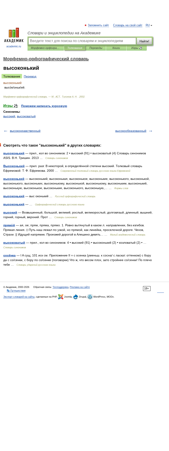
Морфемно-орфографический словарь (46, 48)
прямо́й (9, 225)
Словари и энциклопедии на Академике (64, 33)
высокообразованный (130, 131)
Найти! (144, 41)
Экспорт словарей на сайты (19, 296)
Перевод (30, 76)
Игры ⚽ (136, 48)
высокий (9, 116)
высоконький (13, 153)
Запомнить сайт (98, 25)
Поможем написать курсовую (44, 106)
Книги (116, 48)
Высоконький (14, 166)
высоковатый (26, 116)
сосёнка (9, 255)
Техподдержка (60, 287)
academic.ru (13, 46)
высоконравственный (25, 131)
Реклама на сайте (80, 287)
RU (148, 25)
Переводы (95, 48)
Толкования (74, 48)
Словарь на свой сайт (127, 25)
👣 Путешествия (16, 290)
